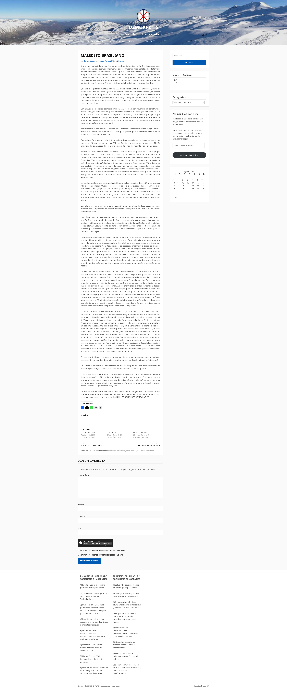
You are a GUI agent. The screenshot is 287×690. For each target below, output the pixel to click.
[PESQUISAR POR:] (189, 56)
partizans (150, 450)
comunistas (131, 450)
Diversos (120, 61)
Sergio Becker (89, 61)
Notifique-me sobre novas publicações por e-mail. (102, 555)
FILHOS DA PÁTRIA (88, 433)
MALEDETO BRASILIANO (92, 444)
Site (79, 529)
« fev (175, 197)
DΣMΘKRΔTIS (143, 27)
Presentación (117, 41)
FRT (208, 686)
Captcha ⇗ (107, 546)
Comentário (84, 475)
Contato (150, 41)
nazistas (141, 450)
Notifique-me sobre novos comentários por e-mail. (102, 550)
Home (81, 41)
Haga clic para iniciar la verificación (98, 543)
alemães (112, 450)
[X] (175, 81)
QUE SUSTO (111, 433)
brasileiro (121, 450)
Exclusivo (135, 41)
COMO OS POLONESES (141, 433)
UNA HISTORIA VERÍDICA (148, 444)
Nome (81, 504)
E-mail (81, 517)
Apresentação (96, 41)
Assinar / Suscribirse (189, 155)
